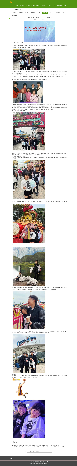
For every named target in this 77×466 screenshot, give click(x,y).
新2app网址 (33, 5)
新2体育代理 (22, 5)
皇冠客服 (42, 463)
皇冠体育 (36, 463)
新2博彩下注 (38, 5)
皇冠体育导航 (32, 463)
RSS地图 (42, 461)
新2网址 (45, 463)
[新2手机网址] (13, 3)
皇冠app (54, 5)
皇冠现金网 (39, 463)
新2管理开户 (28, 5)
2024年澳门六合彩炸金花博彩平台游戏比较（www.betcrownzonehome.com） (39, 451)
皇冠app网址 (49, 5)
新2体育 (64, 5)
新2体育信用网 (59, 5)
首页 (17, 5)
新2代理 (43, 5)
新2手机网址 (17, 9)
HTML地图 (46, 461)
